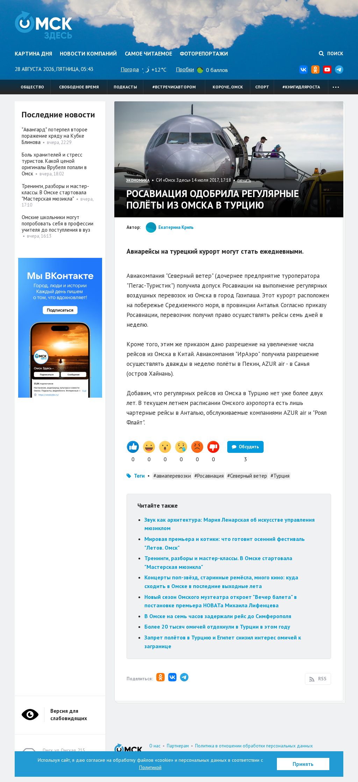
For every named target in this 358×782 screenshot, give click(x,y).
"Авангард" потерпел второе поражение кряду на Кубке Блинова (54, 135)
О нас (154, 746)
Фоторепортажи (204, 53)
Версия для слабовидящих (68, 715)
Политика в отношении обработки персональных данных (254, 746)
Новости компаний (88, 53)
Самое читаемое (148, 53)
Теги (139, 475)
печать (244, 180)
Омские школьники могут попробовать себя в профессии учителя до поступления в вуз (57, 223)
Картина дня (33, 53)
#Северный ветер (247, 475)
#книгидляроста (301, 86)
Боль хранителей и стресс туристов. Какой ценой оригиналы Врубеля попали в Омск (54, 164)
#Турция (280, 475)
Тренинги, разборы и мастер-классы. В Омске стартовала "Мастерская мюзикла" (55, 192)
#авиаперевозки (172, 475)
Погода (130, 69)
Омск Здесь (43, 25)
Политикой (150, 767)
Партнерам (178, 746)
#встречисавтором (174, 86)
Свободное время (79, 86)
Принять (303, 764)
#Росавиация (209, 475)
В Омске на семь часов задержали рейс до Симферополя (217, 616)
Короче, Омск (228, 86)
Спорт (262, 86)
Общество (32, 86)
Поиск (334, 53)
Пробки (185, 69)
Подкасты (125, 86)
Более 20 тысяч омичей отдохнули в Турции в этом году (217, 626)
